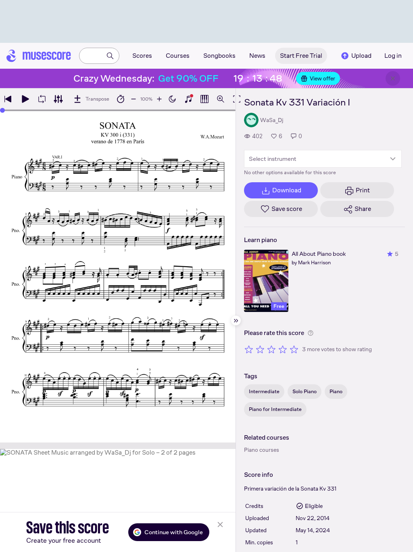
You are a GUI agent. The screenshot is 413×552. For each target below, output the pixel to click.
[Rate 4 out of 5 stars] (283, 349)
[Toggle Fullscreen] (237, 99)
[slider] (2, 110)
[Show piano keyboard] (188, 99)
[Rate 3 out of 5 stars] (271, 349)
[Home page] (38, 55)
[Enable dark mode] (172, 99)
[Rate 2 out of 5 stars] (260, 349)
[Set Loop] (42, 99)
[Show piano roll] (204, 99)
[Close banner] (393, 78)
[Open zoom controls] (221, 99)
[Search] (110, 55)
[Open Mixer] (58, 99)
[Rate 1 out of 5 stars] (249, 349)
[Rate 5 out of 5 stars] (294, 349)
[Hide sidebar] (236, 320)
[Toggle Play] (25, 99)
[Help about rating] (310, 333)
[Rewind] (8, 99)
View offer (322, 78)
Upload (361, 55)
